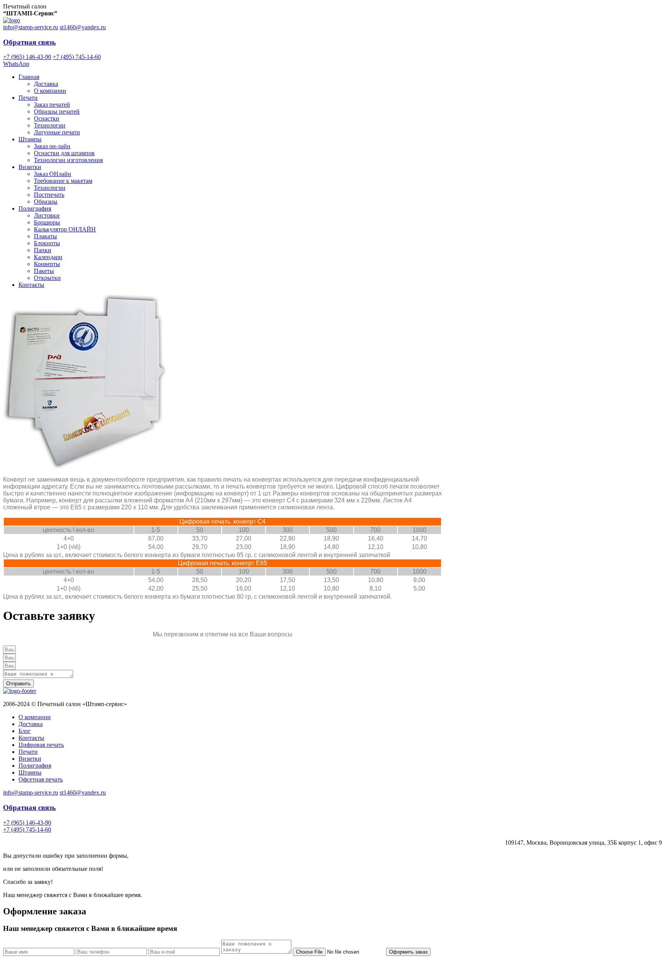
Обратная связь (29, 42)
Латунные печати (57, 132)
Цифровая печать (41, 744)
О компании (50, 90)
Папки (42, 250)
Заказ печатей (52, 104)
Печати (28, 97)
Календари (48, 257)
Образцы (45, 201)
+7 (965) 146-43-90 (27, 57)
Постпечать (49, 194)
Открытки (47, 277)
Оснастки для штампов (64, 153)
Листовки (47, 215)
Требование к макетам (63, 180)
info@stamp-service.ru (30, 27)
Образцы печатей (57, 111)
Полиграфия (34, 208)
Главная (28, 77)
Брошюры (47, 222)
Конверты (47, 264)
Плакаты (45, 236)
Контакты (31, 284)
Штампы (30, 139)
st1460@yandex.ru (83, 27)
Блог (24, 731)
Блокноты (47, 243)
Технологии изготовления (68, 160)
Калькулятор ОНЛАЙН (65, 229)
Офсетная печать (40, 779)
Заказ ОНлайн (52, 174)
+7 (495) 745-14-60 (77, 57)
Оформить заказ (408, 952)
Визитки (29, 167)
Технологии (49, 125)
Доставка (46, 83)
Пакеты (44, 271)
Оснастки (46, 118)
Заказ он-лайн (52, 146)
